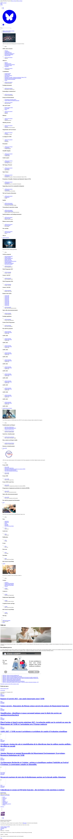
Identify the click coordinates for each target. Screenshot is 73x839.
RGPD (4, 797)
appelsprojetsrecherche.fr (7, 803)
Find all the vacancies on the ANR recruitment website (9, 683)
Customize (2, 828)
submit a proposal (3, 2)
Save (1, 838)
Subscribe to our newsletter (5, 795)
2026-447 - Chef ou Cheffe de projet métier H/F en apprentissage (14, 681)
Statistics (2, 834)
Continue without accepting (5, 826)
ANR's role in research (6, 620)
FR (3, 7)
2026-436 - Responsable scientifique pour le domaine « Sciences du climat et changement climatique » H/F (21, 682)
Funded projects (5, 801)
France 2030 (5, 802)
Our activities (2, 690)
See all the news (3, 792)
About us (4, 800)
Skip (1, 829)
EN (3, 8)
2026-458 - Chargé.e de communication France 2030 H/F (12, 676)
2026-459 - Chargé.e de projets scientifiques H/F (11, 675)
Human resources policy (4, 688)
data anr (4, 804)
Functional (2, 830)
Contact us (2, 806)
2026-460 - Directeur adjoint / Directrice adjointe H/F (12, 679)
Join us (1, 4)
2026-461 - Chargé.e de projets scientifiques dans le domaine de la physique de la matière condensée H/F (20, 677)
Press (1, 3)
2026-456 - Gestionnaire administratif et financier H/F (12, 680)
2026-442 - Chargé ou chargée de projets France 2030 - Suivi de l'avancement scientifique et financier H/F (20, 678)
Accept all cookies (3, 827)
